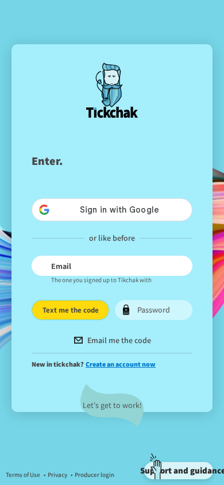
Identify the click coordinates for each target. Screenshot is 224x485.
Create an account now (121, 364)
